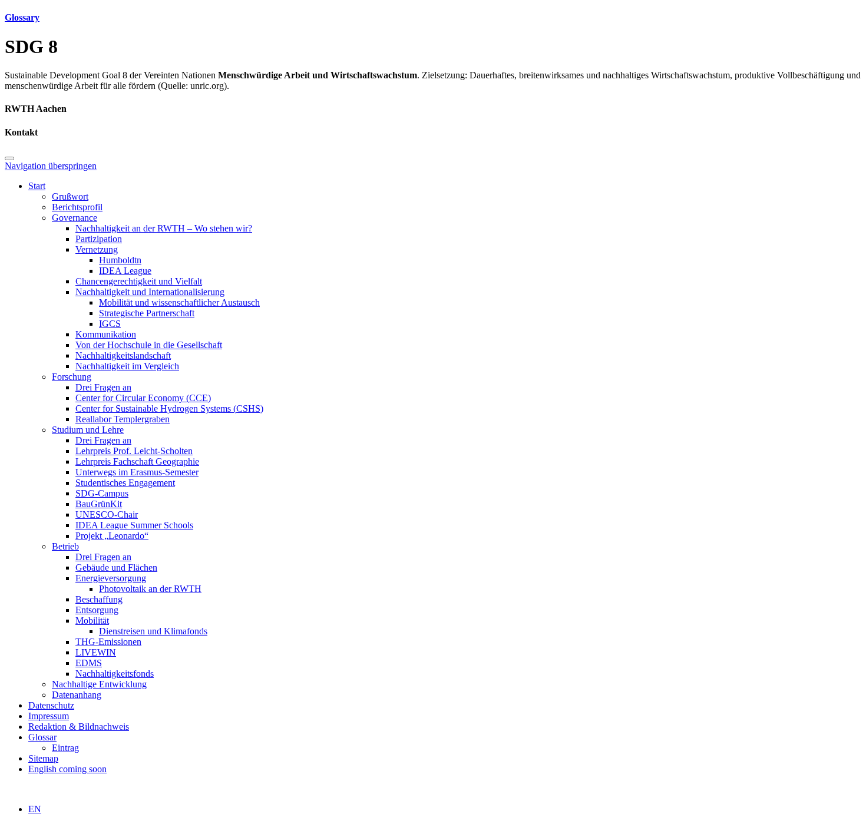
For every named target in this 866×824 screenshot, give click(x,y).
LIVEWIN (95, 652)
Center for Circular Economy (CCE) (143, 398)
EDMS (88, 663)
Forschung (71, 377)
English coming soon (67, 769)
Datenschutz (51, 705)
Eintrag (65, 748)
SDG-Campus (101, 493)
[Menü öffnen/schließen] (9, 158)
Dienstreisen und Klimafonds (153, 631)
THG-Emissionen (108, 642)
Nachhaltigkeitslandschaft (123, 355)
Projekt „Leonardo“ (111, 536)
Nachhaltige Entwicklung (99, 684)
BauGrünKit (98, 504)
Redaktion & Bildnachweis (78, 727)
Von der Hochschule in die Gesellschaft (148, 345)
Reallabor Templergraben (122, 419)
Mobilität (92, 620)
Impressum (48, 716)
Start (36, 186)
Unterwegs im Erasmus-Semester (137, 472)
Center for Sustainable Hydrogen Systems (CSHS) (169, 408)
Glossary (22, 17)
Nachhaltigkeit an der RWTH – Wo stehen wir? (163, 228)
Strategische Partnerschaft (146, 313)
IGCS (110, 324)
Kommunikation (105, 334)
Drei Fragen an (103, 387)
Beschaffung (99, 599)
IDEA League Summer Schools (134, 525)
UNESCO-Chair (106, 514)
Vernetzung (96, 249)
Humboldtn (120, 260)
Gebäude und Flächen (116, 567)
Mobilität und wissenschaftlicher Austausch (179, 302)
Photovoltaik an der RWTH (150, 589)
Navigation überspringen (51, 166)
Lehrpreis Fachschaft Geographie (137, 461)
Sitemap (43, 758)
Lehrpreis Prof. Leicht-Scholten (134, 451)
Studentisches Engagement (125, 483)
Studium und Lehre (88, 430)
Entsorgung (96, 610)
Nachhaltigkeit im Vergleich (127, 366)
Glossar (42, 737)
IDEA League (125, 271)
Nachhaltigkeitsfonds (114, 674)
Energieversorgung (110, 578)
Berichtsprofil (77, 207)
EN (34, 809)
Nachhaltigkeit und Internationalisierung (149, 292)
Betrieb (65, 546)
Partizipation (98, 239)
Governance (74, 218)
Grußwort (70, 196)
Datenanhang (76, 695)
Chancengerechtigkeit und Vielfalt (138, 281)
